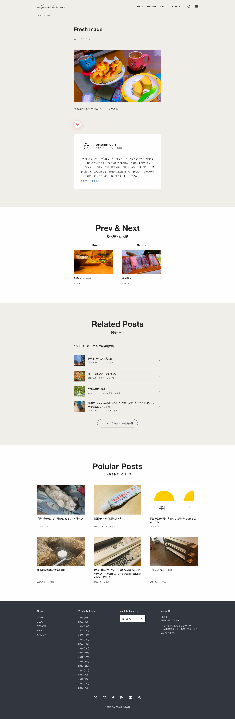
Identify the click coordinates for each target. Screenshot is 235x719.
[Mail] (130, 697)
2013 (80, 674)
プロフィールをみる (90, 180)
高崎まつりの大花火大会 (100, 358)
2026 (80, 617)
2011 (80, 683)
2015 (80, 665)
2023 (80, 630)
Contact (177, 6)
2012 (80, 679)
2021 (80, 639)
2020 (80, 643)
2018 (80, 652)
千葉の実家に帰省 (97, 389)
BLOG (40, 621)
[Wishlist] (139, 697)
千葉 (110, 393)
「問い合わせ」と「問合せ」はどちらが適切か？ (61, 518)
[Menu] (188, 6)
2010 (80, 687)
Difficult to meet (82, 278)
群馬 (111, 362)
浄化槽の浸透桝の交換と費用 (51, 570)
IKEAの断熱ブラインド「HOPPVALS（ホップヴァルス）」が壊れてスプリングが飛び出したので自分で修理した (117, 574)
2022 (80, 635)
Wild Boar (127, 278)
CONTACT (42, 635)
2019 (80, 648)
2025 (80, 621)
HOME (40, 617)
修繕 (52, 581)
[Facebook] (113, 697)
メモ (51, 526)
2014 (80, 670)
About (164, 6)
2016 (80, 661)
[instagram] (104, 697)
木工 (164, 581)
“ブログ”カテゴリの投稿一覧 (119, 423)
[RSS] (122, 697)
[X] (95, 697)
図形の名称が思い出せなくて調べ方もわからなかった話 (173, 520)
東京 (118, 393)
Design (151, 6)
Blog (140, 6)
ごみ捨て (111, 526)
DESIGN (41, 626)
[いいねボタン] (77, 124)
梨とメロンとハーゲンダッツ (102, 373)
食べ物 (111, 377)
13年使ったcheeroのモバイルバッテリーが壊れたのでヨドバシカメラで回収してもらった (121, 404)
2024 (80, 626)
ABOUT (41, 630)
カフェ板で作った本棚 (161, 570)
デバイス (113, 410)
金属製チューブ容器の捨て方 (108, 518)
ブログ (87, 39)
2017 (80, 657)
